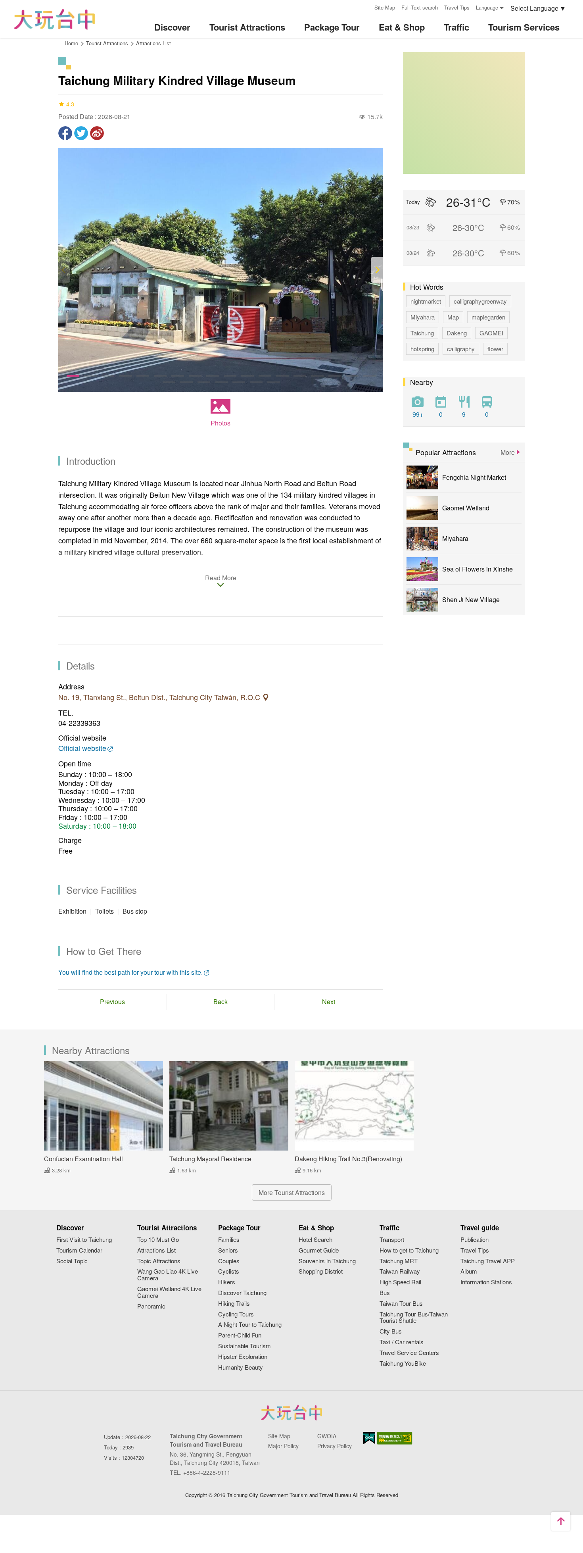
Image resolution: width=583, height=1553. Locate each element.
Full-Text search (419, 7)
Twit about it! (81, 133)
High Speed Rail (400, 1282)
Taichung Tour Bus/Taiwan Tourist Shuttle (414, 1317)
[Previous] (64, 270)
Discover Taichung (242, 1292)
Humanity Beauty (240, 1367)
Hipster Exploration (242, 1356)
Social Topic (72, 1261)
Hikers (226, 1282)
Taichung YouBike (403, 1363)
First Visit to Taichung (84, 1239)
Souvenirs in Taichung (327, 1261)
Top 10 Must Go (158, 1239)
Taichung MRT (399, 1261)
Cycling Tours (236, 1314)
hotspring (422, 348)
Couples (229, 1261)
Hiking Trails (234, 1303)
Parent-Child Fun (239, 1335)
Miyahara (422, 317)
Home (71, 43)
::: (365, 6)
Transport (392, 1239)
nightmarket (425, 301)
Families (229, 1239)
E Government (369, 1438)
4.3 (70, 104)
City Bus (391, 1331)
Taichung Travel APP (487, 1261)
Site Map (384, 7)
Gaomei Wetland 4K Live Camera (169, 1292)
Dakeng (457, 333)
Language (487, 7)
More (508, 452)
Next (328, 1001)
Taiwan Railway (400, 1271)
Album (468, 1271)
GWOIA (326, 1436)
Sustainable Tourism (244, 1346)
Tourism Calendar (79, 1250)
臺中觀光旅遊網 (54, 19)
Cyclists (228, 1271)
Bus (385, 1292)
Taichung (422, 333)
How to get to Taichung (409, 1250)
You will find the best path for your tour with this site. (130, 972)
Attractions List (153, 43)
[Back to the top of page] (560, 1521)
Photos (220, 422)
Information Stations (486, 1282)
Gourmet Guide (319, 1250)
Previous (112, 1001)
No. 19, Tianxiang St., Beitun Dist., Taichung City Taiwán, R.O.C (160, 697)
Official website (82, 748)
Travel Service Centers (409, 1352)
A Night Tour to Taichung (250, 1324)
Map (453, 317)
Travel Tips (457, 7)
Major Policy (283, 1446)
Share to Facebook (65, 133)
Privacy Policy (334, 1446)
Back (220, 1001)
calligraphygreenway (480, 301)
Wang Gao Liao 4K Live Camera (167, 1275)
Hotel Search (315, 1239)
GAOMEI (491, 333)
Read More (220, 578)
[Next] (377, 270)
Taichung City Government (291, 1412)
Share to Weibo (97, 133)
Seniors (228, 1250)
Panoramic (151, 1306)
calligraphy (461, 348)
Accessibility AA (394, 1438)
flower (495, 348)
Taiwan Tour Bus (401, 1303)
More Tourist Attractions (292, 1192)
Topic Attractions (158, 1261)
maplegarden (488, 317)
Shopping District (321, 1271)
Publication (474, 1239)
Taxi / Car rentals (402, 1342)
